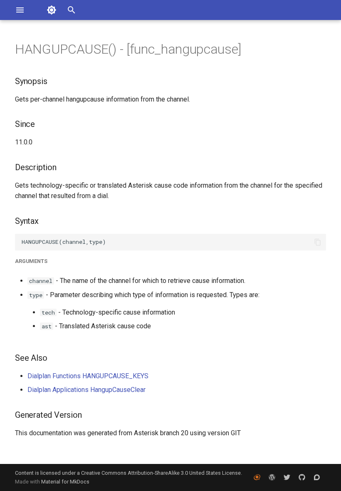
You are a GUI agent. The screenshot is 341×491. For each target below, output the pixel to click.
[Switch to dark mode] (51, 10)
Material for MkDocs (65, 482)
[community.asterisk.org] (317, 477)
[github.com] (302, 477)
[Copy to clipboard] (318, 242)
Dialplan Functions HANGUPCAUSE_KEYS (87, 376)
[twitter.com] (287, 477)
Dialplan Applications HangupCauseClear (86, 390)
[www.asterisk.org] (257, 477)
